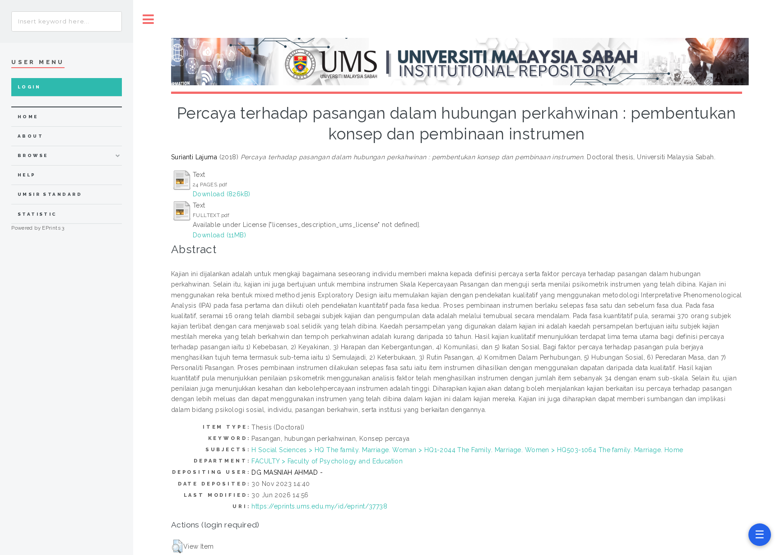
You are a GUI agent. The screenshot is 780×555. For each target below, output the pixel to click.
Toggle (148, 19)
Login (29, 86)
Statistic (37, 214)
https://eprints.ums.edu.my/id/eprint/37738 (319, 506)
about (30, 136)
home (28, 116)
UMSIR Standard (50, 194)
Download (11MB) (219, 235)
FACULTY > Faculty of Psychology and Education (327, 461)
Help (27, 174)
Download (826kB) (222, 194)
